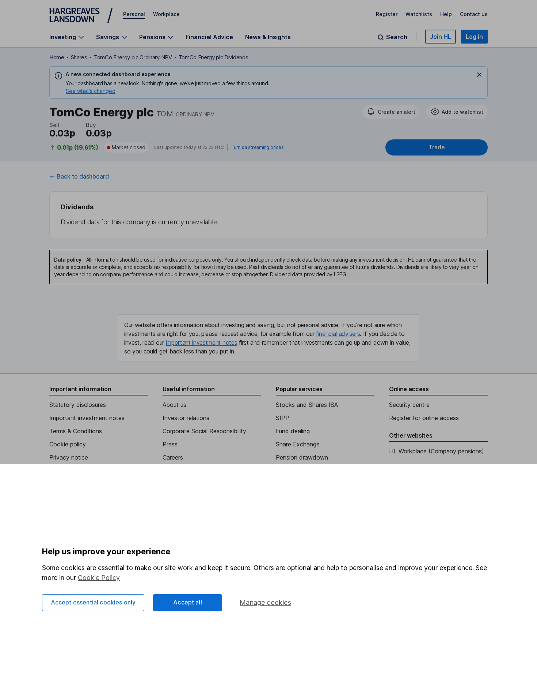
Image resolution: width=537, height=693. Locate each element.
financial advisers (338, 333)
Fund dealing (293, 431)
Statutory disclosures (77, 404)
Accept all (187, 602)
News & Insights (268, 37)
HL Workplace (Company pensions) (436, 451)
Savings (107, 37)
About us (174, 404)
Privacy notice (68, 457)
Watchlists (418, 14)
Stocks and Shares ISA (307, 404)
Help (446, 14)
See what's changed (90, 91)
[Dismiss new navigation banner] (479, 74)
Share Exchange (298, 444)
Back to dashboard (83, 176)
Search (396, 37)
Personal (134, 14)
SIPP (282, 418)
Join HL (440, 36)
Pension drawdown (302, 457)
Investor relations (186, 418)
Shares (79, 57)
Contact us (474, 14)
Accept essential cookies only (93, 602)
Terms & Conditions (75, 431)
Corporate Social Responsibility (204, 431)
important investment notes (201, 342)
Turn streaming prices (257, 147)
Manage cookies (265, 602)
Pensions (152, 37)
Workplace (166, 14)
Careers (173, 457)
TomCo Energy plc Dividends (213, 57)
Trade (437, 147)
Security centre (409, 404)
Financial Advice (209, 37)
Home (56, 57)
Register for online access (424, 418)
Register (386, 14)
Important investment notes (87, 418)
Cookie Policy (99, 577)
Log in (474, 36)
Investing (62, 37)
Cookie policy (67, 444)
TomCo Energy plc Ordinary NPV (133, 57)
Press (170, 444)
